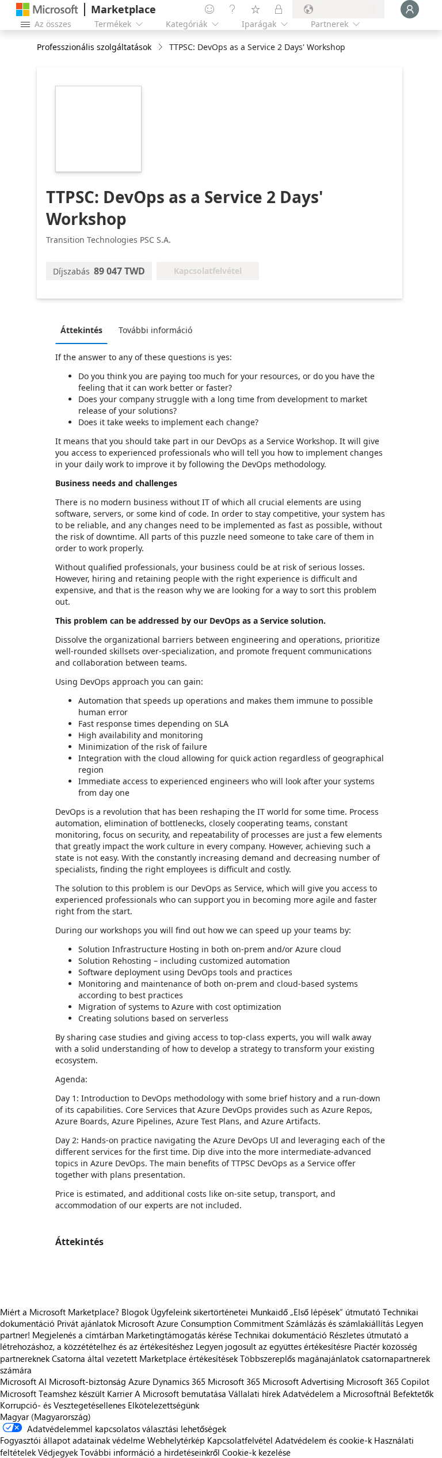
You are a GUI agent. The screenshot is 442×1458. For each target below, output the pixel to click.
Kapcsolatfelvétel (240, 1440)
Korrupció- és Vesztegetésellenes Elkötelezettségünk (99, 1405)
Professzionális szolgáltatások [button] (94, 46)
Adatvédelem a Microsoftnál (337, 1393)
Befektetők (413, 1393)
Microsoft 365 (234, 1381)
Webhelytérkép (176, 1440)
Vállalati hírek (254, 1393)
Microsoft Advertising (303, 1381)
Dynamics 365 (179, 1381)
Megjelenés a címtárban (78, 1335)
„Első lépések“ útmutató (335, 1312)
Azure (139, 1381)
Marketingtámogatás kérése (179, 1335)
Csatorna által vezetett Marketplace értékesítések (145, 1358)
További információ (155, 330)
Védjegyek (58, 1452)
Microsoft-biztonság (87, 1381)
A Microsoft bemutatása (180, 1393)
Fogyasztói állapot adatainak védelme (72, 1440)
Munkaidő (269, 1312)
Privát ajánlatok (86, 1323)
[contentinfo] (161, 47)
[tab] (84, 329)
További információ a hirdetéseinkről (150, 1452)
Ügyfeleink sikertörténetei (199, 1312)
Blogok (134, 1312)
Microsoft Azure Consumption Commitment (202, 1323)
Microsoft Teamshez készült (52, 1393)
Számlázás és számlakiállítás (340, 1323)
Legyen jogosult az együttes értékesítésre (274, 1346)
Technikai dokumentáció (280, 1335)
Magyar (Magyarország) (45, 1416)
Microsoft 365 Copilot (387, 1381)
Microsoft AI (23, 1381)
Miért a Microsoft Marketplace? (59, 1312)
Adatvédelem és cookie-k (323, 1440)
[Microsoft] (47, 9)
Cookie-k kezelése (256, 1452)
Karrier (119, 1393)
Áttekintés (81, 330)
